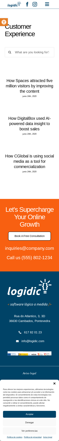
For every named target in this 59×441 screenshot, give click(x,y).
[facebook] (27, 4)
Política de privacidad (33, 437)
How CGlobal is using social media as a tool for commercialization (29, 161)
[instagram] (35, 4)
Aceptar (29, 414)
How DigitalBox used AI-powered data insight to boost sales (29, 123)
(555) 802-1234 (36, 257)
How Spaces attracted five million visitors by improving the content (29, 86)
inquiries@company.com (29, 248)
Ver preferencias (29, 430)
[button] (4, 22)
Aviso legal (47, 437)
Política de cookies (14, 437)
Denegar (29, 422)
